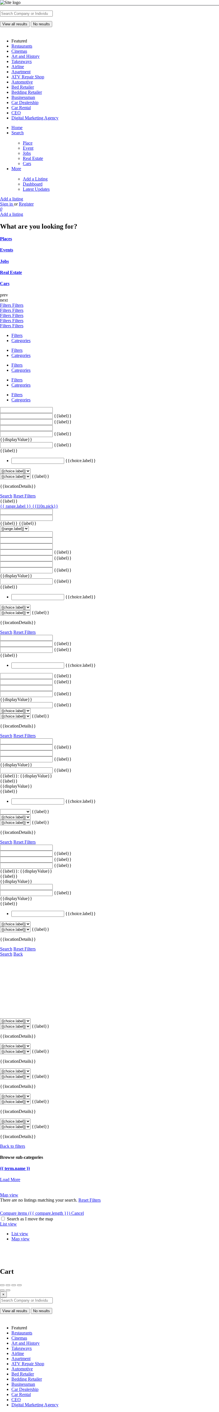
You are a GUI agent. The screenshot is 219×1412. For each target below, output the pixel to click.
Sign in (7, 204)
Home (17, 127)
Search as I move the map (30, 1218)
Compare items (35, 1213)
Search (17, 132)
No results (41, 24)
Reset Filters (24, 495)
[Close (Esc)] (2, 1285)
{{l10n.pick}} (45, 506)
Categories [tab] (21, 340)
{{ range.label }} (16, 506)
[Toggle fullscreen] (13, 1285)
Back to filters (12, 1146)
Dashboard (32, 184)
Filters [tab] (17, 335)
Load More (10, 1179)
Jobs (27, 153)
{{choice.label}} (80, 460)
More (16, 168)
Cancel (77, 1213)
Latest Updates (36, 189)
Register (26, 204)
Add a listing (11, 198)
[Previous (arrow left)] (2, 1290)
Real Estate (33, 158)
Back (18, 954)
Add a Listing (35, 178)
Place (28, 143)
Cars (27, 163)
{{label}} (63, 415)
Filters (6, 305)
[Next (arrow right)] (8, 1290)
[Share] (8, 1285)
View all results (14, 24)
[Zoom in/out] (19, 1285)
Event (28, 148)
